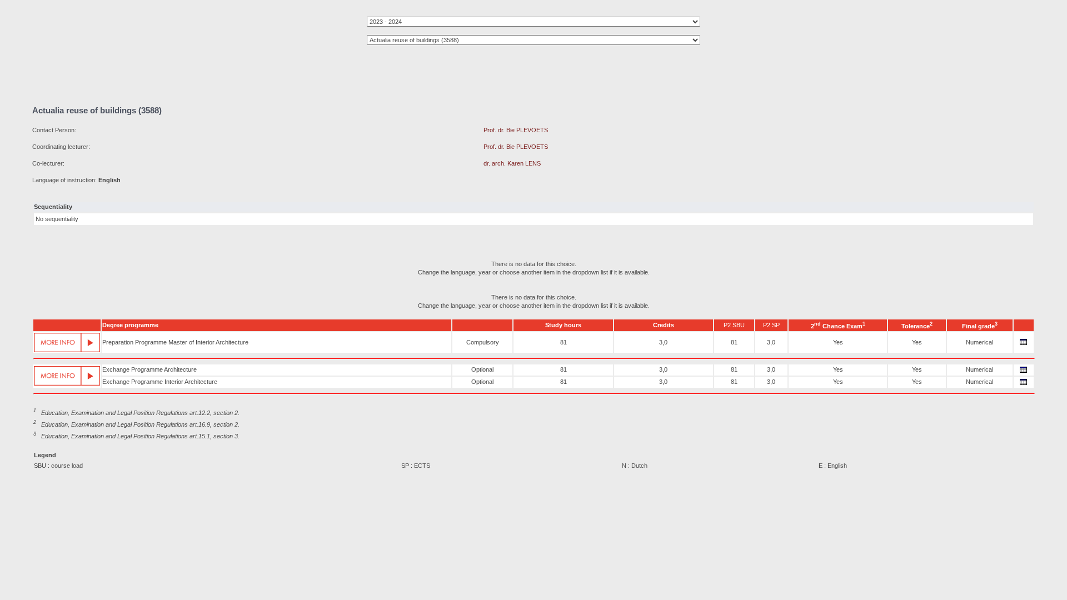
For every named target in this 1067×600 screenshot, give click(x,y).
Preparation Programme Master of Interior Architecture (175, 342)
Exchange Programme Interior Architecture (159, 381)
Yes (838, 342)
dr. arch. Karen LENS (512, 163)
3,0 (663, 342)
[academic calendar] (1024, 345)
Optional (482, 369)
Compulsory (482, 342)
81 (563, 342)
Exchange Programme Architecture (149, 369)
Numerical (979, 342)
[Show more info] (67, 342)
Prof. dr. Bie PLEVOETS (515, 130)
